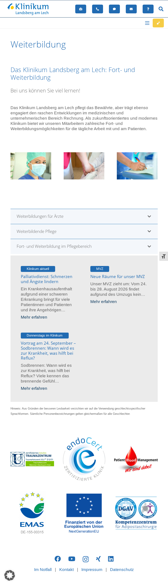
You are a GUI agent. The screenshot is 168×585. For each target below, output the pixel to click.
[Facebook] (57, 559)
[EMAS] (32, 513)
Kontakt (66, 569)
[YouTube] (71, 559)
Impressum (91, 569)
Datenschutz (122, 569)
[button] (161, 9)
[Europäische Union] (84, 513)
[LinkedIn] (111, 559)
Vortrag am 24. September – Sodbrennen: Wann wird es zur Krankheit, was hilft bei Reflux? (48, 350)
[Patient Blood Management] (136, 459)
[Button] (80, 9)
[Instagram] (86, 559)
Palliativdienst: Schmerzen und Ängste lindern (46, 279)
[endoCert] (84, 459)
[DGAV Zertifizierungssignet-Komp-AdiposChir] (136, 513)
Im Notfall (43, 569)
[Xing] (98, 559)
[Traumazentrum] (32, 459)
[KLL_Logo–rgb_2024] (30, 9)
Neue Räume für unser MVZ (117, 276)
